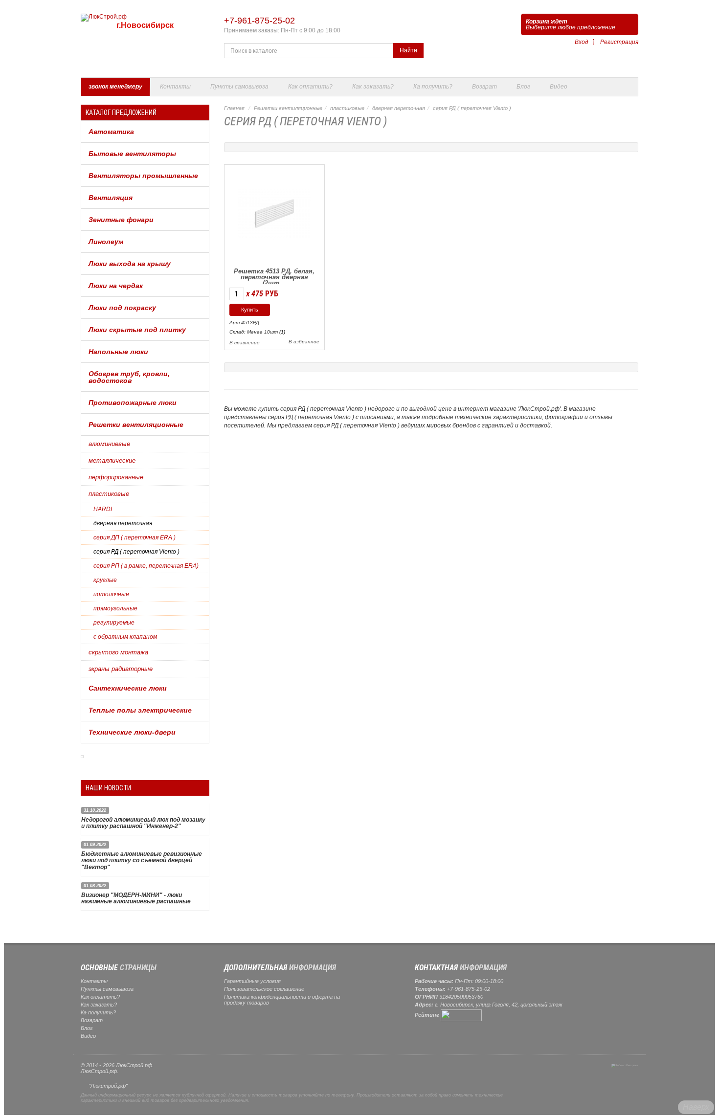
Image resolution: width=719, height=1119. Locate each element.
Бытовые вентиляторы (132, 153)
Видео (558, 86)
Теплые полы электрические (140, 710)
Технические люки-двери (132, 732)
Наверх (696, 1107)
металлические (112, 460)
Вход (581, 42)
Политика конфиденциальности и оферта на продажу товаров (282, 1000)
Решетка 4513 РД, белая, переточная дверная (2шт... (274, 277)
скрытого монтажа (118, 652)
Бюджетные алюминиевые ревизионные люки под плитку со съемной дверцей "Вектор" (141, 860)
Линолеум (106, 242)
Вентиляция (111, 197)
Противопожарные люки (133, 402)
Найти (408, 50)
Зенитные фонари (121, 220)
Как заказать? (373, 86)
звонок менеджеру (115, 86)
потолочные (111, 594)
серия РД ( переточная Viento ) (136, 551)
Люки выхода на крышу (130, 264)
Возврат (484, 86)
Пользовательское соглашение (264, 989)
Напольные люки (118, 352)
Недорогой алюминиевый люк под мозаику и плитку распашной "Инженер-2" (143, 822)
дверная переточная (122, 523)
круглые (105, 580)
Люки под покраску (122, 308)
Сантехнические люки (128, 688)
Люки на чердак (116, 286)
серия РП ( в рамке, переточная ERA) (146, 565)
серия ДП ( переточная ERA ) (134, 537)
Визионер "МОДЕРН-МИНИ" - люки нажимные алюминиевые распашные (136, 898)
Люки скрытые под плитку (137, 330)
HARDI (102, 509)
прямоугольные (115, 608)
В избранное (304, 341)
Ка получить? (432, 86)
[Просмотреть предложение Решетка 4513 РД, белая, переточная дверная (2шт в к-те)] (274, 212)
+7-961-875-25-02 (259, 20)
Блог (523, 86)
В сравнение (244, 342)
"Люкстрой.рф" (108, 1086)
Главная (234, 108)
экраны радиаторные (121, 668)
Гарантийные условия (252, 981)
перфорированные (116, 477)
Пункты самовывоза (239, 86)
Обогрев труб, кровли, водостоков (129, 377)
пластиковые (109, 493)
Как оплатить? (310, 86)
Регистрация (619, 42)
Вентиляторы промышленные (143, 175)
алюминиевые (109, 444)
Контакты (175, 86)
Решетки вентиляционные (136, 424)
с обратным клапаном (125, 636)
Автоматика (111, 131)
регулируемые (114, 622)
